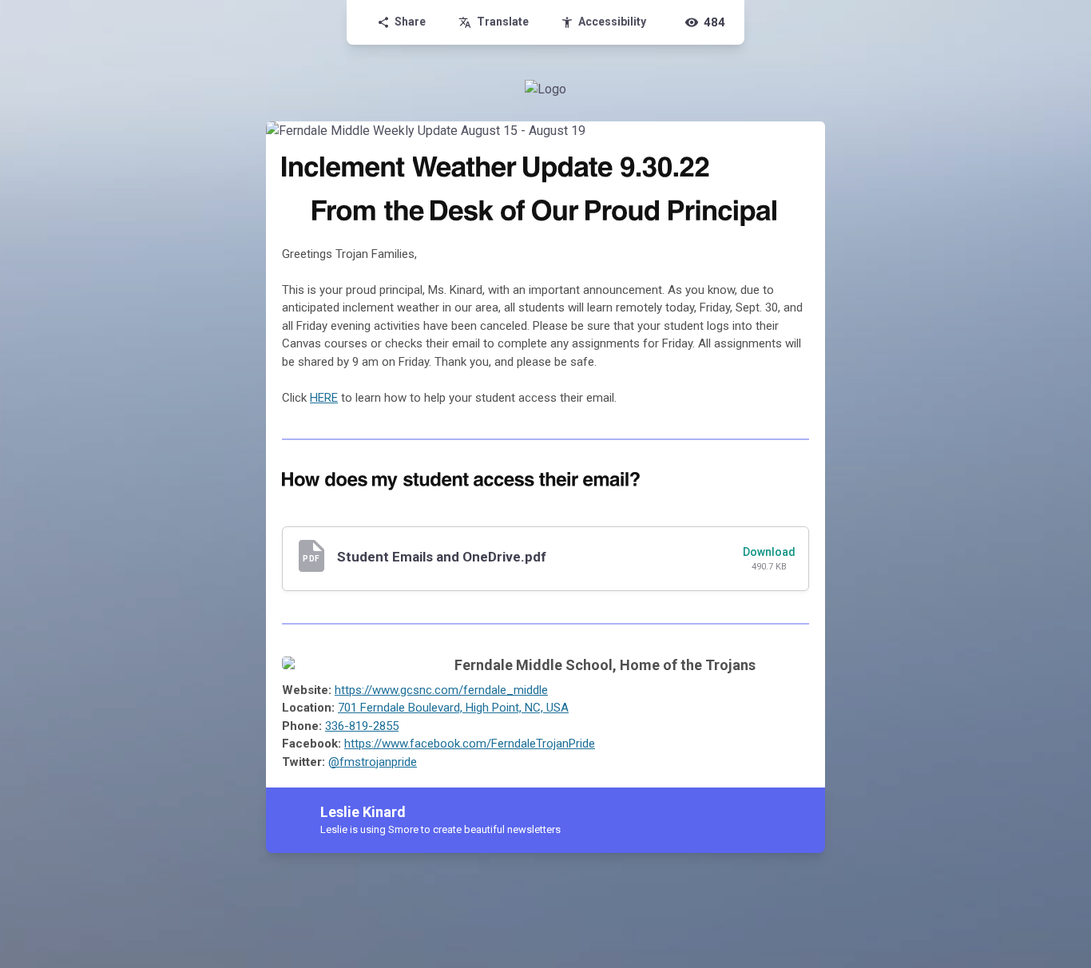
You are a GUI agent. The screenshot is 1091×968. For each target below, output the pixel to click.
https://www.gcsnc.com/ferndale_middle (441, 690)
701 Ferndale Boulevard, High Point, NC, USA (453, 707)
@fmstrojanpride (372, 762)
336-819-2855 (362, 726)
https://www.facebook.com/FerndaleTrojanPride (469, 743)
